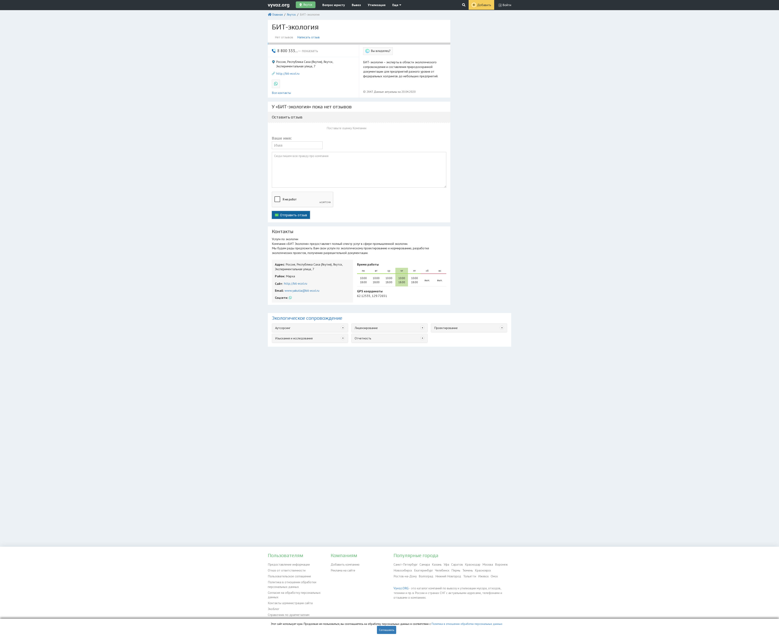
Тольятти (469, 576)
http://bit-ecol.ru (287, 73)
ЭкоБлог (273, 609)
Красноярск (483, 570)
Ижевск (483, 576)
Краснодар (472, 564)
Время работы (368, 264)
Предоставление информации (289, 564)
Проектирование (446, 328)
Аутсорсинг (282, 328)
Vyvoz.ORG (401, 588)
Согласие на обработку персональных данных (294, 595)
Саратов (457, 564)
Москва (487, 564)
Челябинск (442, 570)
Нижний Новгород (448, 576)
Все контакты (281, 93)
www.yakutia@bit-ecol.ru (302, 290)
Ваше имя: (282, 138)
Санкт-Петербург (405, 564)
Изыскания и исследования (294, 338)
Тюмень (467, 570)
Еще (395, 5)
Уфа (446, 564)
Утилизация (376, 5)
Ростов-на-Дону (405, 576)
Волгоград (426, 576)
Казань (437, 564)
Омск (494, 576)
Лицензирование (366, 328)
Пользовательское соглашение (289, 576)
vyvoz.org (279, 5)
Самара (425, 564)
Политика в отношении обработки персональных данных (292, 584)
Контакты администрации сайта (290, 603)
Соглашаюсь (386, 630)
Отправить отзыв (293, 215)
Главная (277, 14)
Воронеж (501, 564)
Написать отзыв (308, 37)
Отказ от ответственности (287, 570)
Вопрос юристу (333, 5)
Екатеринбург (423, 570)
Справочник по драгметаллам (288, 615)
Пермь (455, 570)
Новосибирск (403, 570)
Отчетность (363, 338)
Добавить (484, 5)
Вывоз (356, 5)
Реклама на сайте (343, 570)
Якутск (291, 14)
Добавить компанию (345, 564)
